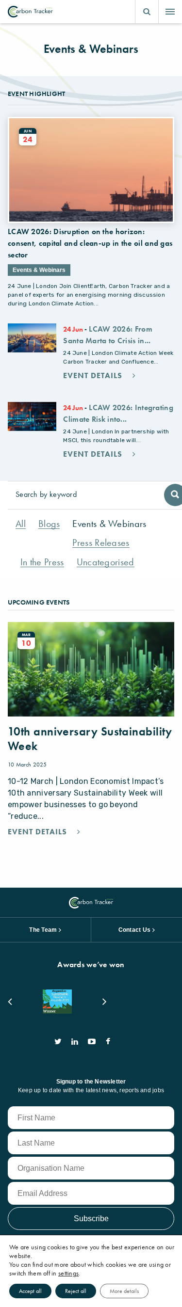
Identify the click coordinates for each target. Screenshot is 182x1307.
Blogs (49, 524)
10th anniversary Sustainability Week (90, 738)
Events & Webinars (109, 523)
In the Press (42, 562)
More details (124, 1291)
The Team (43, 929)
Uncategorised (105, 562)
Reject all (75, 1291)
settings (68, 1273)
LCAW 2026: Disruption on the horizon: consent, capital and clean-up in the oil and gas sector (90, 243)
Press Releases (100, 543)
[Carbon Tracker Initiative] (30, 11)
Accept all (30, 1291)
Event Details (94, 376)
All (21, 524)
